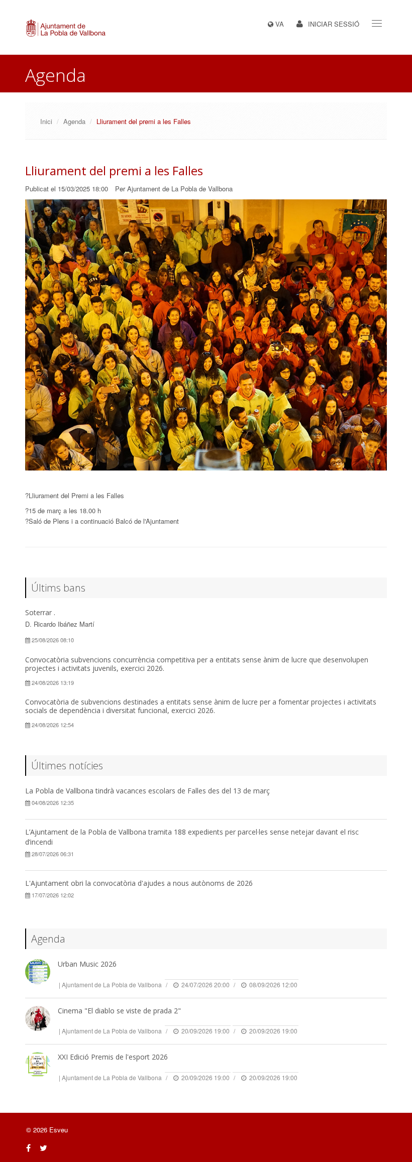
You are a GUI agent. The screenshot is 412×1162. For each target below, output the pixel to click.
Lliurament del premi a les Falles (114, 170)
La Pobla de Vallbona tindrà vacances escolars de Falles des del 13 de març (147, 790)
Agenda (74, 121)
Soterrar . (40, 612)
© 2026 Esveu (47, 1129)
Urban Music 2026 (87, 964)
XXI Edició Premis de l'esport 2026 (113, 1057)
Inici (46, 121)
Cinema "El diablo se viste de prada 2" (119, 1010)
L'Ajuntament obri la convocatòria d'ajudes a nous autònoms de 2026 (139, 883)
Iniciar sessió (333, 24)
